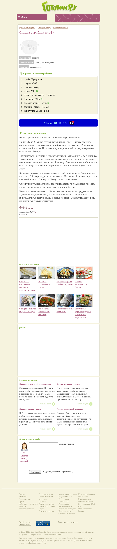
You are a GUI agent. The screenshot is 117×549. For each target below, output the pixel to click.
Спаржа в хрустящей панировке (70, 409)
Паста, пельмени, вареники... (46, 497)
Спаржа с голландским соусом (44, 284)
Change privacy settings (67, 522)
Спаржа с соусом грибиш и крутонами (35, 384)
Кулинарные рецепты (27, 27)
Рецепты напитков (46, 511)
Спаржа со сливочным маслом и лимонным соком (27, 285)
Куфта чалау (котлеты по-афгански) (44, 311)
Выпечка (23, 496)
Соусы (41, 509)
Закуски (22, 506)
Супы (21, 501)
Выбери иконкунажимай (24, 457)
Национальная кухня (67, 509)
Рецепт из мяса (25, 499)
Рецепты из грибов (47, 506)
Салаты (22, 494)
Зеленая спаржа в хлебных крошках (65, 283)
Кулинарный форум (86, 494)
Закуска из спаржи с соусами (68, 384)
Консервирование (26, 509)
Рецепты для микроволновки (65, 505)
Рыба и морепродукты (28, 504)
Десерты (42, 501)
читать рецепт (45, 403)
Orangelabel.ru (25, 524)
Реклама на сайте (85, 501)
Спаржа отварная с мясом (30, 409)
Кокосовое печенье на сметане (65, 310)
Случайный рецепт (66, 513)
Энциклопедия (84, 499)
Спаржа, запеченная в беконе (81, 284)
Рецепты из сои (65, 496)
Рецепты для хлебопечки (63, 500)
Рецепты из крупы (46, 504)
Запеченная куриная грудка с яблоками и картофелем (83, 313)
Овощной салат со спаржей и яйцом (27, 310)
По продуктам (64, 511)
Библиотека (83, 496)
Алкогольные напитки (67, 494)
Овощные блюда (44, 27)
